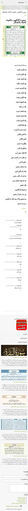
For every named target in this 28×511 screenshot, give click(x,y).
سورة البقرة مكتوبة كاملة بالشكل (20, 357)
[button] (25, 15)
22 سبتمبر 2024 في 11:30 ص (10, 261)
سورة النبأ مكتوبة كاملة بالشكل (20, 431)
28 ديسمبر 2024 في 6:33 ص (15, 226)
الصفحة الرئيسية (21, 497)
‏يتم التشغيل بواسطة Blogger (13, 506)
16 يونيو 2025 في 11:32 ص (10, 277)
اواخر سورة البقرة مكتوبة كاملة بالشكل (19, 406)
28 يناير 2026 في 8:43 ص (11, 285)
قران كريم (23, 208)
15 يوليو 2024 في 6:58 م (11, 253)
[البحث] (2, 2)
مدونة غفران (21, 2)
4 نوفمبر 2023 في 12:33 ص (10, 245)
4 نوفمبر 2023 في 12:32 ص (10, 220)
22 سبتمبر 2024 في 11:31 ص (10, 269)
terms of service (21, 500)
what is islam (22, 499)
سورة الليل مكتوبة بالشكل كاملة (20, 382)
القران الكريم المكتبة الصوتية (18, 503)
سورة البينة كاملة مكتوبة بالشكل (20, 456)
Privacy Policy (21, 501)
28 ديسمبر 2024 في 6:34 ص (15, 236)
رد (20, 242)
